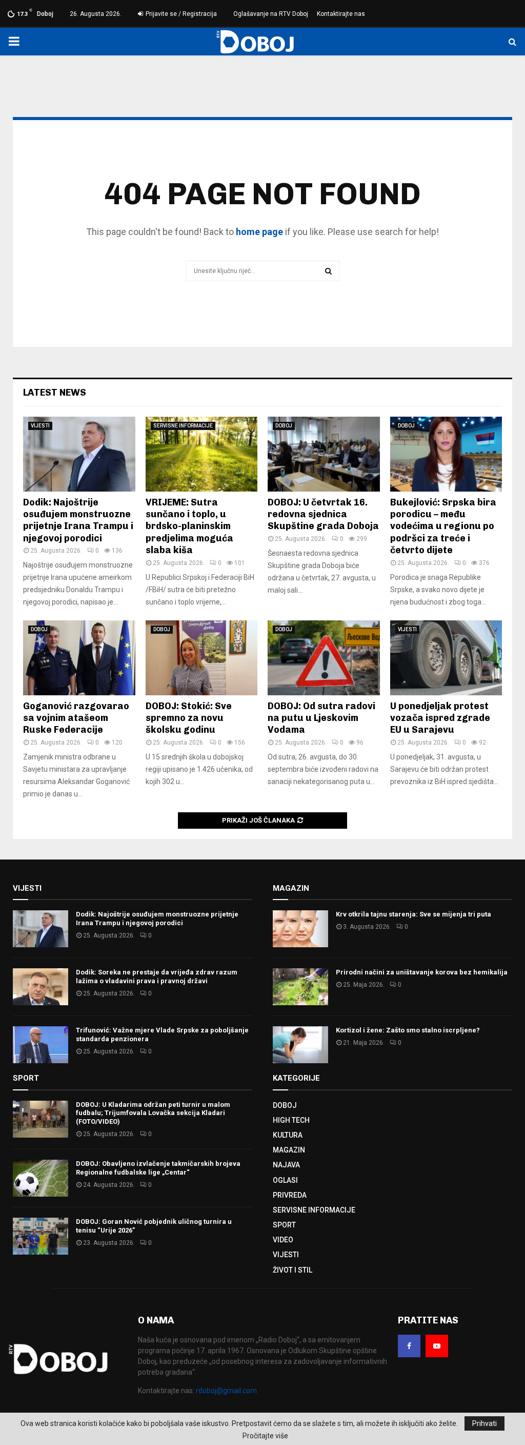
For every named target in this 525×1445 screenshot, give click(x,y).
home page (259, 231)
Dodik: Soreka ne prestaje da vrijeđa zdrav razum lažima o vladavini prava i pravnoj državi (156, 976)
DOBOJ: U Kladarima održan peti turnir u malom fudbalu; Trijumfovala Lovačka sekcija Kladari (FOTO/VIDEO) (153, 1113)
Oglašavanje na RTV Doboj (270, 13)
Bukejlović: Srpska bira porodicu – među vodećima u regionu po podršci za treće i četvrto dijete (443, 526)
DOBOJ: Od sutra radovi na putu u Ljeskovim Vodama (321, 718)
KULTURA (287, 1135)
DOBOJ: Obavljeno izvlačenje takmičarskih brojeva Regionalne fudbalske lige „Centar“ (158, 1168)
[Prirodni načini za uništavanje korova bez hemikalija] (300, 986)
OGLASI (285, 1180)
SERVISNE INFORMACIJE (183, 425)
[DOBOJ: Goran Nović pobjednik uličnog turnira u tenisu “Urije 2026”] (40, 1236)
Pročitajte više (265, 1435)
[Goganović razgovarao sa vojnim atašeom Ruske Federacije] (79, 657)
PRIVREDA (290, 1195)
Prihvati (484, 1423)
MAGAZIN (289, 1150)
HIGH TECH (291, 1120)
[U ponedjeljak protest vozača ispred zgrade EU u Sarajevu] (446, 657)
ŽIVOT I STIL (292, 1270)
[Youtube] (437, 1346)
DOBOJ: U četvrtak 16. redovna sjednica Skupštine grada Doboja (323, 514)
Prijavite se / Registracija (180, 13)
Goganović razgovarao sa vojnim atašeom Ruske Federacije (76, 718)
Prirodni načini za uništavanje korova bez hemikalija (422, 972)
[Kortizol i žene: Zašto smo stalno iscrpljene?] (300, 1044)
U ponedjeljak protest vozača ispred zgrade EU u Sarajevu (440, 718)
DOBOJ (283, 425)
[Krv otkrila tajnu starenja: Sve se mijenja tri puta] (300, 928)
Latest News (54, 392)
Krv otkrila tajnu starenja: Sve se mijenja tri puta (413, 914)
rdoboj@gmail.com (226, 1391)
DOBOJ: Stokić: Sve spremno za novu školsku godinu (189, 718)
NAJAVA (286, 1165)
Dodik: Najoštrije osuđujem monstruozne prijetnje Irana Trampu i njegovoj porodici (78, 520)
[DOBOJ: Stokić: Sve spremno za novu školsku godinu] (202, 657)
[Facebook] (409, 1346)
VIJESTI (40, 425)
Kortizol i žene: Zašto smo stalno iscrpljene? (408, 1030)
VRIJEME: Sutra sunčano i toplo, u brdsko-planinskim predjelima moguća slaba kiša (189, 526)
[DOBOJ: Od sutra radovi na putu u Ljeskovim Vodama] (324, 657)
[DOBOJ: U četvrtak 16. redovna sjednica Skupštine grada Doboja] (324, 454)
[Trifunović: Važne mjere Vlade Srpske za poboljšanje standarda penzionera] (40, 1044)
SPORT (284, 1225)
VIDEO (283, 1240)
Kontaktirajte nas (341, 13)
